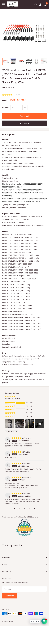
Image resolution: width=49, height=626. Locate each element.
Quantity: (5, 108)
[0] (44, 4)
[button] (7, 95)
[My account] (40, 4)
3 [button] (24, 508)
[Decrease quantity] (12, 107)
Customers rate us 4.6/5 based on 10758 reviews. (20, 517)
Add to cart (24, 116)
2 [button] (19, 508)
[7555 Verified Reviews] (24, 536)
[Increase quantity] (25, 107)
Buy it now (24, 123)
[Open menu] (3, 4)
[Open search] (36, 4)
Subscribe (10, 596)
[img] (17, 438)
